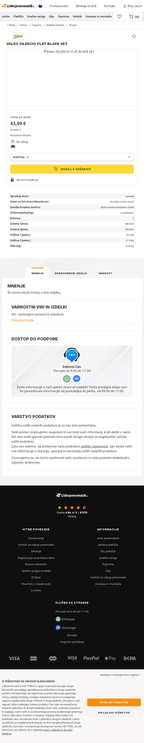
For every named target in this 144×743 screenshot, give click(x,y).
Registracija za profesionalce (36, 558)
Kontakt (109, 6)
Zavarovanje (36, 538)
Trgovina (63, 16)
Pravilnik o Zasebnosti (36, 584)
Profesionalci (59, 6)
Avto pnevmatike (108, 538)
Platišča (18, 16)
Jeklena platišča (108, 544)
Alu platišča (108, 551)
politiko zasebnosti (94, 446)
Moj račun (135, 6)
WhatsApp (68, 619)
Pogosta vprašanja (72, 642)
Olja (51, 16)
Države (36, 577)
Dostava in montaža (99, 16)
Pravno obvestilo (36, 564)
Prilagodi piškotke (114, 712)
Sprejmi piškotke (114, 702)
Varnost (105, 273)
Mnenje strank (86, 6)
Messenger (69, 628)
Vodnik (77, 16)
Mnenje (38, 273)
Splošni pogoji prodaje (36, 571)
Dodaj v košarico (75, 169)
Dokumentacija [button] (22, 320)
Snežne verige (36, 16)
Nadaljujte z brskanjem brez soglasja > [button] (120, 674)
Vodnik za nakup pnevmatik (36, 544)
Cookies (36, 590)
